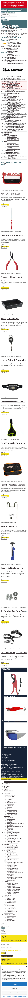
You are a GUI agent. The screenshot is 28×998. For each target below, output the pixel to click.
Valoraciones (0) (5, 132)
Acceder (3, 953)
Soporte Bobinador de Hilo (12, 568)
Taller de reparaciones (9, 755)
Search (3, 17)
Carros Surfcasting (9, 314)
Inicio (2, 33)
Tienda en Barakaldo (9, 760)
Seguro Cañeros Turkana (11, 526)
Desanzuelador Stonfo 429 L (13, 235)
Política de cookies (7, 996)
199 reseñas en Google (15, 43)
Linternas (7, 35)
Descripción (4, 100)
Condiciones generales (12, 776)
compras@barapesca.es (14, 10)
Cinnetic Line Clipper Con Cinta (14, 652)
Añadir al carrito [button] (5, 205)
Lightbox (3, 32)
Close (9, 779)
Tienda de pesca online (11, 33)
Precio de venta (8, 60)
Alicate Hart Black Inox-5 (11, 277)
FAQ (5, 758)
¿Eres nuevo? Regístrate (7, 956)
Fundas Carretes (17, 481)
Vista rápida (4, 206)
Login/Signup (4, 779)
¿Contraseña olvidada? (17, 950)
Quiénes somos (8, 754)
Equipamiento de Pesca (20, 91)
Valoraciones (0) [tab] (8, 97)
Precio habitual (8, 58)
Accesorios (4, 607)
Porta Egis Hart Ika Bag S (11, 194)
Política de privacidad (16, 996)
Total (5, 62)
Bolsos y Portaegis (6, 190)
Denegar (14, 988)
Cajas (2, 314)
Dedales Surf (4, 439)
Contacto (6, 757)
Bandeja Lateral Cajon (10, 318)
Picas (14, 522)
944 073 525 (4, 10)
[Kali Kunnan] (12, 75)
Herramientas (17, 231)
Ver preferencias (14, 992)
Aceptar (15, 984)
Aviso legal (23, 996)
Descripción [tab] (7, 95)
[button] (26, 967)
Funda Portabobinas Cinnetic (13, 485)
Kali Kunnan (13, 93)
